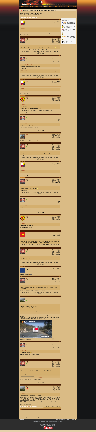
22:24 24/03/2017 (23, 359)
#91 (59, 196)
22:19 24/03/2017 (23, 276)
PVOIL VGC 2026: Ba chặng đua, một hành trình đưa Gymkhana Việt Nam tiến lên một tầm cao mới (39, 10)
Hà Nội (59, 301)
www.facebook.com (57, 43)
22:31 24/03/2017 (23, 384)
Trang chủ (36, 6)
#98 (59, 341)
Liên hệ (57, 419)
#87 (59, 132)
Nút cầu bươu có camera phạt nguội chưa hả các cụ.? (68, 42)
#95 (59, 266)
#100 (59, 384)
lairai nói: (23, 28)
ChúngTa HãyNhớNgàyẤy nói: (26, 64)
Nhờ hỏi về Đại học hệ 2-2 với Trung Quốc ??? (69, 27)
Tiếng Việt (22, 419)
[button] (42, 6)
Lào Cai (59, 42)
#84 (59, 79)
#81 (59, 19)
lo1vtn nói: (23, 350)
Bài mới (41, 6)
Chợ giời (60, 6)
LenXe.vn (31, 6)
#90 (59, 177)
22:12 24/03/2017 (23, 214)
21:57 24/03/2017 (23, 161)
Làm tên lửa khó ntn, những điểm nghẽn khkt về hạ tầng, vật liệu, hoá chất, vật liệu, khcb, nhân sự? (69, 34)
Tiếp (36, 17)
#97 (59, 296)
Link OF (38, 53)
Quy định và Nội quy (62, 419)
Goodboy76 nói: (24, 239)
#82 (59, 36)
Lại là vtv (66, 20)
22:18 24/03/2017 (23, 266)
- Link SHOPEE (41, 53)
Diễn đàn (45, 6)
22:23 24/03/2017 (23, 341)
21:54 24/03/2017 (23, 55)
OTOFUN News (72, 419)
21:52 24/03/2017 (23, 19)
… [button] (32, 17)
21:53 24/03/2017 (23, 36)
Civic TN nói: (24, 70)
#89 (59, 161)
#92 (59, 214)
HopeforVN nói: (24, 285)
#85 (59, 95)
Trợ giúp (67, 419)
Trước (21, 17)
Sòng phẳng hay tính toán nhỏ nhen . (69, 39)
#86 (59, 114)
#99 (59, 359)
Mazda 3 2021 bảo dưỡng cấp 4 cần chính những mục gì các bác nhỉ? (69, 37)
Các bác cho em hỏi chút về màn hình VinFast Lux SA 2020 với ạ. (69, 23)
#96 (59, 276)
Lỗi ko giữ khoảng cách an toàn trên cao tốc (69, 30)
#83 (59, 55)
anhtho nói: (23, 369)
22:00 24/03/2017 (23, 196)
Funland (55, 6)
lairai (21, 16)
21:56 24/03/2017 (23, 95)
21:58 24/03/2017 (23, 177)
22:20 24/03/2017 (23, 296)
